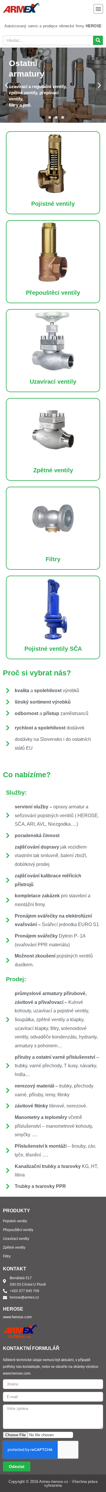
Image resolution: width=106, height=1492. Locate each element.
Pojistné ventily (53, 203)
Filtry (53, 559)
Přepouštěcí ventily (53, 292)
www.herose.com (17, 1317)
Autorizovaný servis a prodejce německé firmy (53, 26)
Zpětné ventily (53, 470)
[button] (98, 9)
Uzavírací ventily (53, 381)
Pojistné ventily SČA (53, 648)
